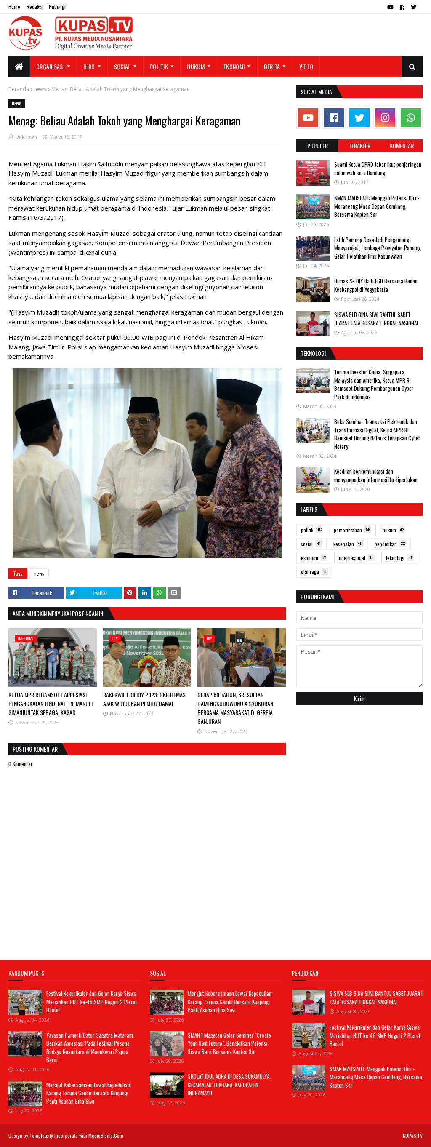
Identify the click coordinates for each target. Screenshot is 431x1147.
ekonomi (313, 557)
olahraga (313, 571)
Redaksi (35, 6)
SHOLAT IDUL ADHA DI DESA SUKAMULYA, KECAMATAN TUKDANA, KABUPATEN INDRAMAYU (229, 1084)
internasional (356, 557)
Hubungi (57, 6)
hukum (393, 529)
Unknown (26, 136)
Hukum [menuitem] (196, 66)
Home (14, 6)
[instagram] (385, 117)
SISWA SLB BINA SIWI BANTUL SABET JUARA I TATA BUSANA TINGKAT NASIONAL (376, 318)
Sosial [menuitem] (122, 66)
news (40, 89)
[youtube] (390, 7)
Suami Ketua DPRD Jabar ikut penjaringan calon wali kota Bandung (377, 168)
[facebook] (402, 7)
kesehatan (347, 543)
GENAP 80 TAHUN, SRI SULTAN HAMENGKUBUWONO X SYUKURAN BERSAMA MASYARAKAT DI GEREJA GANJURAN (235, 708)
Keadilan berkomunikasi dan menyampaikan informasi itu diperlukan (376, 475)
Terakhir (359, 145)
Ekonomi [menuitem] (234, 66)
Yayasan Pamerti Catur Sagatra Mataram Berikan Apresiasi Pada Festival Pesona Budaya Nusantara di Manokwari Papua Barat (89, 1047)
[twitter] (413, 7)
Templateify (41, 1135)
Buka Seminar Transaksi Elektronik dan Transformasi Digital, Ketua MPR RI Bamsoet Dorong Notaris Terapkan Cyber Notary (377, 434)
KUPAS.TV (413, 1135)
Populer (317, 145)
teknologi (399, 557)
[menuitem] (19, 66)
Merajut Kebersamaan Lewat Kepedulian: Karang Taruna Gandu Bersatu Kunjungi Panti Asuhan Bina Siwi (88, 1092)
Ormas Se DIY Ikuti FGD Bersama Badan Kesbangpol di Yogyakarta (376, 285)
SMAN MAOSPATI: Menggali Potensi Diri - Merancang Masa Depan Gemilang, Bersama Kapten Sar (376, 206)
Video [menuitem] (306, 66)
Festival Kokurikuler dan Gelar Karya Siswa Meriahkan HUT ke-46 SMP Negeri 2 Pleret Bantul (91, 1001)
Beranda (18, 89)
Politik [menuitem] (159, 66)
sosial (311, 543)
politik (311, 529)
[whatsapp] (411, 117)
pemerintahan (352, 529)
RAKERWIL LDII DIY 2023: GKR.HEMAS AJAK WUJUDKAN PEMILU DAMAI (144, 699)
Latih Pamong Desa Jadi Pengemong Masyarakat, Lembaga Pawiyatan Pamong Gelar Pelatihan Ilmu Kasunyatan (377, 247)
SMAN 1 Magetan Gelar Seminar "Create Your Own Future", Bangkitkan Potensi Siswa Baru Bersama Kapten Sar (229, 1043)
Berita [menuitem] (272, 66)
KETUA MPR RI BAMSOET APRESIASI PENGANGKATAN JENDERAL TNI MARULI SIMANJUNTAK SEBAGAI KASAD (50, 703)
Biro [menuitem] (89, 66)
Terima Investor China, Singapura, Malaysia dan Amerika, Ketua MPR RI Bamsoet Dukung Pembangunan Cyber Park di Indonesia (374, 384)
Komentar (402, 145)
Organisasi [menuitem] (50, 66)
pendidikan (390, 543)
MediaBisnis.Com (105, 1135)
